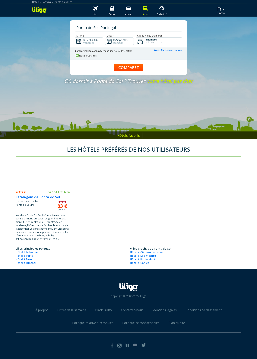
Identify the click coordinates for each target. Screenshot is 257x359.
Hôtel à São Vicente (143, 255)
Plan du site (177, 323)
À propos (41, 310)
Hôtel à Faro (24, 259)
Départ (110, 35)
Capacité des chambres (149, 35)
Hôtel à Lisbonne (27, 252)
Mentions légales (164, 310)
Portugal (46, 2)
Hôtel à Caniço (139, 263)
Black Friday (103, 310)
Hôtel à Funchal (26, 263)
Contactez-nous (132, 310)
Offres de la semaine (71, 310)
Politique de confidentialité (141, 323)
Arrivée (80, 35)
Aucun (178, 50)
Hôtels (36, 2)
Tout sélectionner (163, 50)
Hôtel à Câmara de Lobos (146, 252)
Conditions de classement (204, 310)
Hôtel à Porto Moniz (143, 259)
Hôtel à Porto (24, 255)
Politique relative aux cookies (92, 323)
